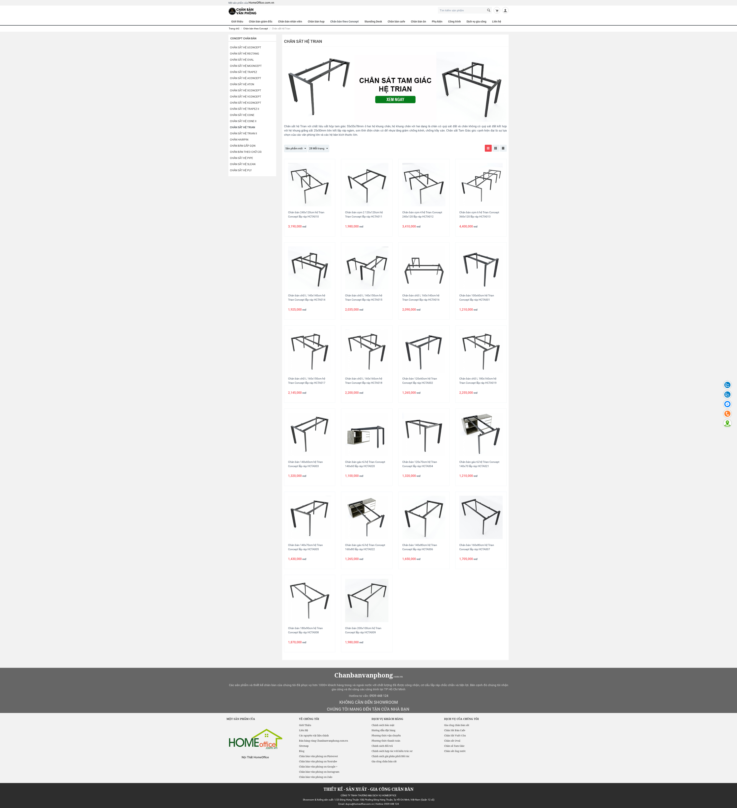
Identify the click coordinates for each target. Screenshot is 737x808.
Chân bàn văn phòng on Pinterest (318, 756)
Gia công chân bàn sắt (384, 761)
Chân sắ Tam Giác (454, 746)
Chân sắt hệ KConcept (245, 102)
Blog (301, 751)
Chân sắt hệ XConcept (245, 90)
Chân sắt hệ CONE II (243, 121)
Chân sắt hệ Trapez (243, 72)
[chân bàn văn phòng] (242, 10)
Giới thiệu (237, 21)
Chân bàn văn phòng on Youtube (318, 761)
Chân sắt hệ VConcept (245, 96)
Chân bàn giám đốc (260, 21)
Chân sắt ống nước (455, 751)
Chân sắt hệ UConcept (245, 47)
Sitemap (304, 746)
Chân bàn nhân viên (290, 21)
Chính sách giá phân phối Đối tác (390, 756)
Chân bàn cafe (396, 21)
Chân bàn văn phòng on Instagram (319, 771)
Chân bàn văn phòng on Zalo (315, 777)
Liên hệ (496, 21)
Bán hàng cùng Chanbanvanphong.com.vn (323, 740)
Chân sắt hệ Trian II (243, 133)
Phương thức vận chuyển (386, 735)
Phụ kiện (437, 21)
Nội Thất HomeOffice (255, 757)
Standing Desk (373, 21)
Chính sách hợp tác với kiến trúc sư (392, 751)
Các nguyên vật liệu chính (314, 735)
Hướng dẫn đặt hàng (383, 730)
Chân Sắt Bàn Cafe (454, 730)
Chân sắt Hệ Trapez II (244, 108)
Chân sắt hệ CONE (242, 115)
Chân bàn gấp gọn (242, 145)
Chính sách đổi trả (382, 746)
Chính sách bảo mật (383, 725)
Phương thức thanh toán (386, 740)
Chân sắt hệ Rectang (244, 53)
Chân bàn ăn (418, 21)
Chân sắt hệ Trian (242, 127)
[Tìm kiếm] (489, 10)
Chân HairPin (239, 139)
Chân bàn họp (316, 21)
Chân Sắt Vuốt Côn (455, 735)
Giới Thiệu (305, 725)
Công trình (454, 21)
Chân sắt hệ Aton (242, 84)
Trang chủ (234, 28)
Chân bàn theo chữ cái (246, 151)
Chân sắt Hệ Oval (242, 59)
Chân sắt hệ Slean (242, 164)
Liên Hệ (303, 730)
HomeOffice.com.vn (261, 2)
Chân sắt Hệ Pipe (241, 158)
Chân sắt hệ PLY (241, 170)
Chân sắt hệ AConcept (245, 78)
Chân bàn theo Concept (344, 21)
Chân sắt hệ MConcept (246, 65)
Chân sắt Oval (452, 740)
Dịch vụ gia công (476, 21)
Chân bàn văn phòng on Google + (318, 766)
